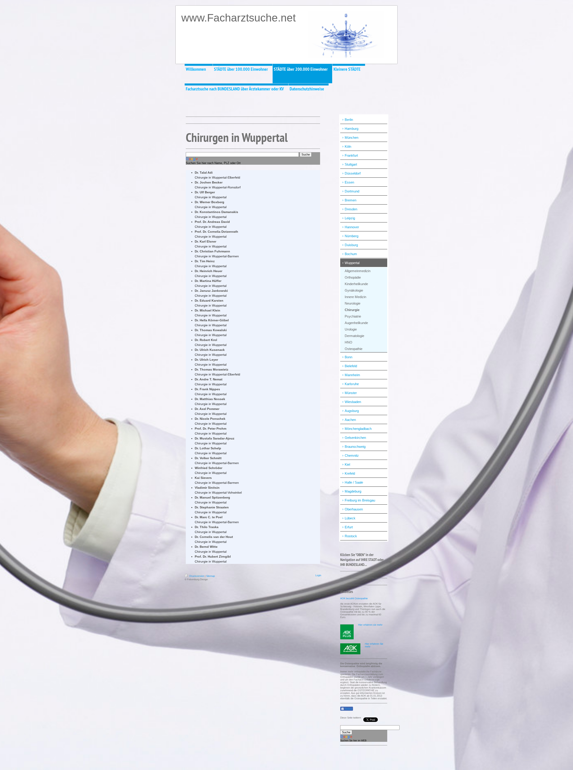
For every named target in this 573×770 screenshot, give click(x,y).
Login (318, 575)
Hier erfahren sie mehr (370, 624)
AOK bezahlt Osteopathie (354, 598)
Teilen (348, 708)
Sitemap (210, 576)
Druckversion (197, 576)
